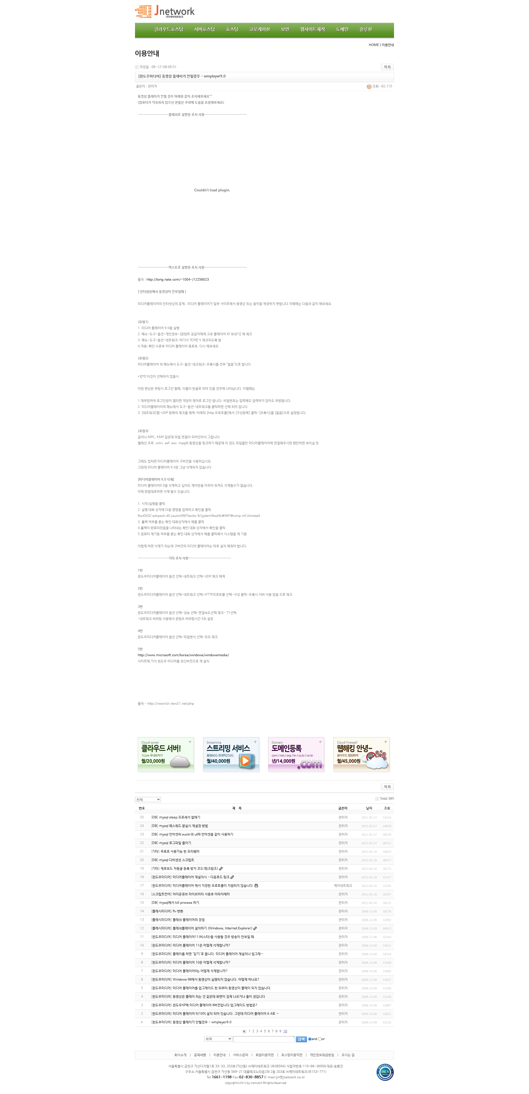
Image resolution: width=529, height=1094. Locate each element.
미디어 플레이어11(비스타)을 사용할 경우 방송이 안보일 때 (213, 937)
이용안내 (220, 1055)
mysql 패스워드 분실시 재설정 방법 (183, 826)
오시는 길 (348, 1055)
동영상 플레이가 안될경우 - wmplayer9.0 (202, 1022)
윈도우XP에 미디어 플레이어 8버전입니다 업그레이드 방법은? (215, 1005)
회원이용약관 (265, 1055)
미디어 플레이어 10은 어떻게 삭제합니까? (202, 963)
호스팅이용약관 (292, 1055)
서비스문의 (240, 1055)
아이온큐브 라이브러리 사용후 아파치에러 (201, 894)
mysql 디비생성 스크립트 (176, 860)
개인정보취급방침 (322, 1055)
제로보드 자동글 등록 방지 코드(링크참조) (189, 869)
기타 (155, 852)
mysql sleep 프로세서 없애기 (179, 817)
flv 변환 (178, 911)
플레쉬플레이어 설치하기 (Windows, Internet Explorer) (212, 928)
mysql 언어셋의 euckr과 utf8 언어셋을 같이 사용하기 (196, 835)
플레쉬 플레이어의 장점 (189, 920)
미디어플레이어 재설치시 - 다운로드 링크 (201, 877)
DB (154, 817)
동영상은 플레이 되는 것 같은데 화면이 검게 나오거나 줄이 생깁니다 (219, 997)
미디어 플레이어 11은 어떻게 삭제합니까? (202, 946)
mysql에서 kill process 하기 (179, 903)
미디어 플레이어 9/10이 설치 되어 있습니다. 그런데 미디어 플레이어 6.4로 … (226, 1014)
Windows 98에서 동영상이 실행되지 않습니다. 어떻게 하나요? (216, 980)
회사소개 (180, 1055)
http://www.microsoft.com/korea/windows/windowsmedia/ (183, 655)
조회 (387, 808)
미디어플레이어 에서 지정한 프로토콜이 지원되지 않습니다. (213, 886)
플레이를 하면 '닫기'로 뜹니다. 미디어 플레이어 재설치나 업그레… (218, 954)
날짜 (369, 808)
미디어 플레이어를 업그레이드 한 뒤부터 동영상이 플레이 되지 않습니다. (222, 988)
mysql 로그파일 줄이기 (175, 843)
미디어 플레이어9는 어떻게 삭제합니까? (200, 971)
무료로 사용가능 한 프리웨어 (180, 852)
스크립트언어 (161, 894)
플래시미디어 (161, 911)
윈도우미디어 (161, 877)
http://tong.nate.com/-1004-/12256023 (178, 280)
